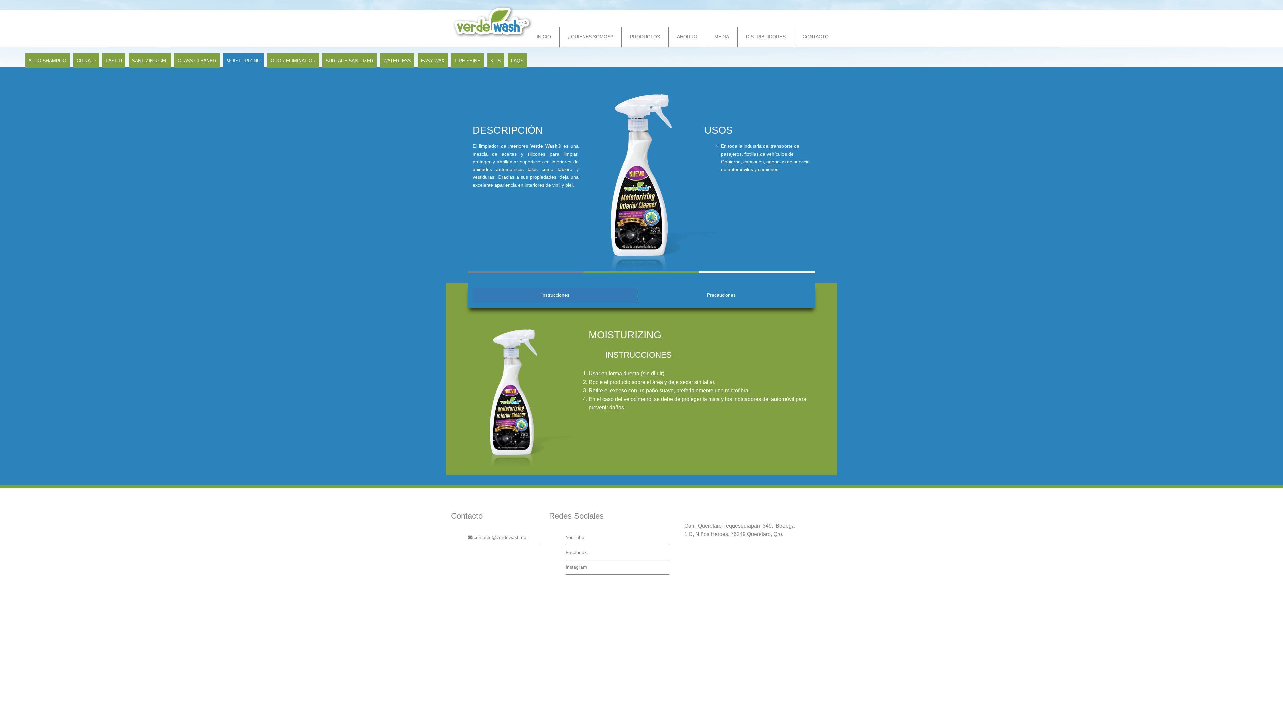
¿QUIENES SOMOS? (590, 36)
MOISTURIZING (243, 60)
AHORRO (687, 36)
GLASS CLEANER (197, 60)
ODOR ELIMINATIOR (293, 60)
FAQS (517, 60)
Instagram (576, 567)
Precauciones (721, 295)
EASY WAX (432, 60)
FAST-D (114, 60)
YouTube (575, 537)
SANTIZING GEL (150, 60)
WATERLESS (397, 60)
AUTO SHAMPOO (47, 60)
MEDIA (721, 36)
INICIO (544, 36)
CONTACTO (816, 36)
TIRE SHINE (467, 60)
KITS (495, 60)
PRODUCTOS (645, 36)
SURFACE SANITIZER (349, 60)
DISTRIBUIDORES (766, 36)
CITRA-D (86, 60)
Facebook (576, 552)
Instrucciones (555, 295)
